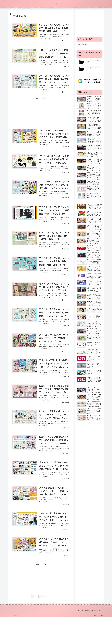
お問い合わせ (80, 610)
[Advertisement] (40, 110)
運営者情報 (87, 610)
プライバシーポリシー (97, 610)
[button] (100, 44)
